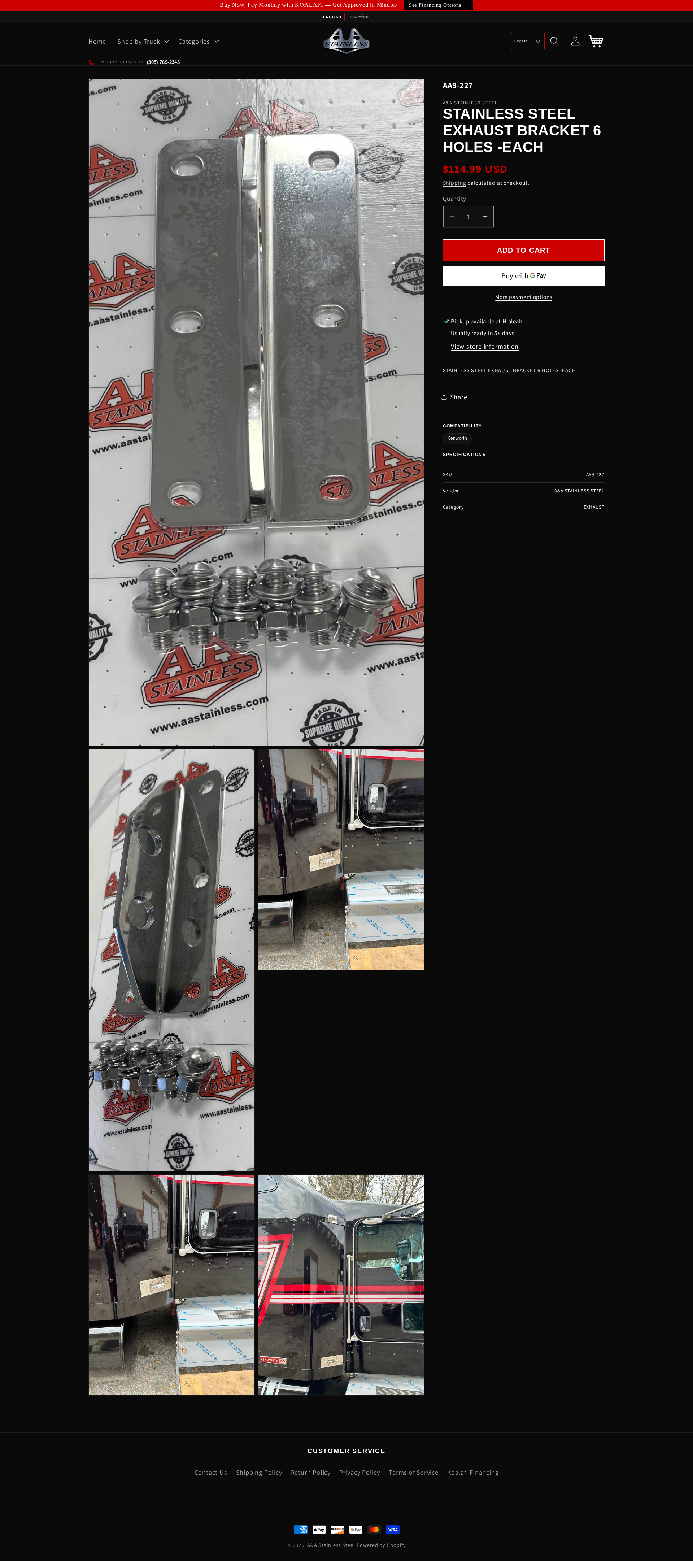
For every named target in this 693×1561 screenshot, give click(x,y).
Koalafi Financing (472, 1472)
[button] (142, 41)
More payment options (523, 296)
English (332, 17)
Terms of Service (413, 1472)
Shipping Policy (259, 1472)
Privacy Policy (359, 1472)
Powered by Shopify (381, 1545)
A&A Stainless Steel (331, 1545)
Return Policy (311, 1472)
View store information (485, 346)
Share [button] (458, 396)
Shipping (454, 182)
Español (360, 17)
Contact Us (211, 1472)
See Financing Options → (438, 5)
